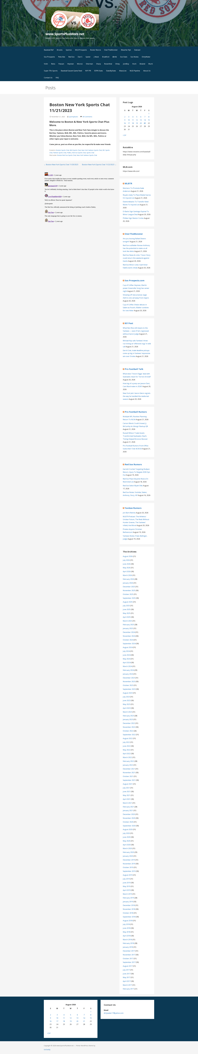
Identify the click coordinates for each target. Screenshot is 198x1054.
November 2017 (129, 955)
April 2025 (127, 617)
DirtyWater (146, 57)
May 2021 (126, 795)
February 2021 (128, 807)
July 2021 (126, 788)
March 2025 (127, 621)
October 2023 (128, 685)
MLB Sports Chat (75, 150)
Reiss (53, 64)
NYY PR (88, 71)
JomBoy (126, 64)
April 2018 (127, 936)
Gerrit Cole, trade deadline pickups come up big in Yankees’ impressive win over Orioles (136, 353)
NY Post (129, 323)
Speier (88, 57)
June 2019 (126, 883)
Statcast (137, 50)
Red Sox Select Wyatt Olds (133, 485)
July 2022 (126, 742)
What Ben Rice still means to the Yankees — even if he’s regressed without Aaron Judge (136, 331)
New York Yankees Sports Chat (91, 150)
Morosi (80, 64)
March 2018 (127, 939)
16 (125, 123)
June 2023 (126, 700)
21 (145, 123)
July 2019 (126, 879)
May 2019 (126, 886)
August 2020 (128, 829)
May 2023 (126, 704)
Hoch (134, 64)
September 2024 (129, 643)
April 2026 (127, 571)
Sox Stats (123, 57)
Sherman (89, 64)
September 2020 (129, 826)
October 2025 (128, 594)
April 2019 (127, 890)
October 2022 (128, 731)
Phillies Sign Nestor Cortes (133, 218)
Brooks (59, 50)
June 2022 (126, 746)
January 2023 (128, 719)
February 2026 (128, 579)
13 (141, 120)
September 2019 (129, 871)
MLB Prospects (81, 50)
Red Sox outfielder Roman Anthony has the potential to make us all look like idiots (136, 248)
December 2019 (129, 860)
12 (137, 120)
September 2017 (129, 962)
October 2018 (128, 913)
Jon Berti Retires (129, 513)
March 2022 (127, 757)
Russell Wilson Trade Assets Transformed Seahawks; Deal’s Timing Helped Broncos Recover (135, 436)
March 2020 (127, 848)
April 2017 (127, 981)
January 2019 (128, 901)
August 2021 (128, 784)
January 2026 (128, 583)
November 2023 (129, 681)
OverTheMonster (111, 50)
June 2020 (126, 837)
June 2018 (126, 928)
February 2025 (128, 624)
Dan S (80, 57)
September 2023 (129, 689)
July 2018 (126, 924)
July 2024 (126, 651)
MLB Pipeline (135, 71)
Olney (117, 64)
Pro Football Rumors (136, 411)
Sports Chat (90, 153)
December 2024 (129, 632)
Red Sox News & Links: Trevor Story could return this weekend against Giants (136, 258)
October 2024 (128, 640)
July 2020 (126, 833)
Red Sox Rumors (133, 464)
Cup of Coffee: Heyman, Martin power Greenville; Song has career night (136, 288)
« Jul (124, 135)
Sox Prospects (49, 57)
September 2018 (129, 917)
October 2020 (128, 822)
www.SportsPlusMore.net (64, 34)
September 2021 (129, 780)
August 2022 (128, 738)
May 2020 (126, 841)
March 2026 (127, 575)
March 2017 (127, 985)
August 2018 (128, 920)
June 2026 (126, 564)
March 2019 (127, 894)
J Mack (96, 57)
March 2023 (127, 712)
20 (141, 123)
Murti (150, 64)
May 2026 (126, 568)
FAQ (57, 78)
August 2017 (128, 966)
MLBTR (128, 183)
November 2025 (129, 590)
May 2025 (126, 613)
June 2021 (126, 791)
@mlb (115, 57)
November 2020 (129, 818)
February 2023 (128, 716)
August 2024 (128, 647)
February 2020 (128, 852)
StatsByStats (111, 71)
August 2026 (128, 556)
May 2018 (126, 932)
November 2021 (129, 772)
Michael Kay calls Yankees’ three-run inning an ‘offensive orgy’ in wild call (137, 344)
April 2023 (127, 708)
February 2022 (128, 761)
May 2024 (126, 659)
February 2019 (128, 898)
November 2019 (129, 864)
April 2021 (127, 799)
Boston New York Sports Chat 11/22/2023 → (99, 164)
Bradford (105, 57)
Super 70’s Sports (51, 71)
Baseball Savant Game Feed (71, 71)
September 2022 (129, 734)
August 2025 (128, 602)
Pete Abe (61, 57)
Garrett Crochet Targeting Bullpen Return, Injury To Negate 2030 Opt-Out (136, 472)
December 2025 (129, 587)
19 (137, 123)
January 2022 (128, 765)
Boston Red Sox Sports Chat (66, 155)
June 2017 (126, 974)
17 (129, 123)
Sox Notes (134, 57)
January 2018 (128, 947)
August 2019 (128, 875)
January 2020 (128, 856)
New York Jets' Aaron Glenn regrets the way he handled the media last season (136, 396)
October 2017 (128, 958)
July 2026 (126, 560)
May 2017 (126, 977)
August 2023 (128, 693)
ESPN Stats (98, 71)
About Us (146, 71)
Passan (61, 64)
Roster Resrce (95, 50)
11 (133, 120)
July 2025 (126, 605)
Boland (142, 64)
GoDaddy (47, 1049)
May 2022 (126, 750)
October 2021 (128, 776)
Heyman (70, 64)
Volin (46, 64)
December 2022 (129, 723)
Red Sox (71, 57)
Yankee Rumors (133, 508)
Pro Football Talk (134, 369)
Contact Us (48, 78)
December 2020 (129, 814)
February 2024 (128, 670)
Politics (69, 153)
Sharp (98, 64)
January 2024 (128, 674)
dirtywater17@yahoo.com (113, 1013)
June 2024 (126, 655)
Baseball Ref (49, 50)
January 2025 (128, 628)
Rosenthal (108, 64)
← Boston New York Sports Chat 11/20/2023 (61, 164)
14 (145, 120)
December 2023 (129, 678)
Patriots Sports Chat (59, 153)
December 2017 (129, 951)
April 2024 (127, 662)
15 (149, 120)
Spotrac (69, 50)
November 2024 (129, 636)
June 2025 (126, 609)
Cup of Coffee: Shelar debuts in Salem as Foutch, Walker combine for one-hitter (136, 308)
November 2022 (129, 727)
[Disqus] (80, 197)
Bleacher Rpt (126, 50)
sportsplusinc (73, 117)
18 (133, 123)
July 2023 (126, 697)
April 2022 (127, 753)
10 (129, 120)
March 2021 (127, 803)
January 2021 (128, 810)
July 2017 (126, 970)
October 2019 (128, 867)
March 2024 (127, 666)
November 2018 (129, 909)
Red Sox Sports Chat (79, 153)
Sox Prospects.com (134, 280)
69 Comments (87, 117)
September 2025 (129, 598)
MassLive (122, 71)
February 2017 (128, 989)
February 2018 (128, 943)
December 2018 (129, 905)
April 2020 (127, 845)
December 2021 (129, 769)
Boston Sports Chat (62, 150)
